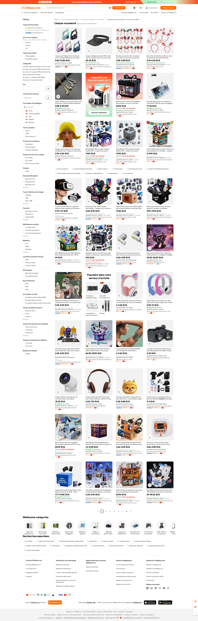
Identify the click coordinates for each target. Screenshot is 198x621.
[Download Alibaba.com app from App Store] (150, 602)
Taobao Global (107, 611)
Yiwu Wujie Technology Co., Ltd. (126, 217)
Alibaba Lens (35, 602)
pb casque (29, 541)
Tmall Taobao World (89, 611)
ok (48, 88)
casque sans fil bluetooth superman (158, 169)
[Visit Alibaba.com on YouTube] (164, 588)
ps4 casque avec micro (135, 169)
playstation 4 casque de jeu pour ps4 (76, 545)
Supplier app (91, 602)
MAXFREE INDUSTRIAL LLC (155, 262)
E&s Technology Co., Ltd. (124, 359)
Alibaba (56, 19)
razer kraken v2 (128, 173)
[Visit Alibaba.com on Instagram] (160, 588)
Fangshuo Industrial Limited (125, 406)
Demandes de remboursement (126, 576)
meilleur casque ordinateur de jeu (36, 545)
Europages (129, 611)
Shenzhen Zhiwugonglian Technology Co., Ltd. (160, 217)
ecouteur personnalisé (32, 550)
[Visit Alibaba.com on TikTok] (168, 588)
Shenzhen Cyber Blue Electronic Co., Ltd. (99, 217)
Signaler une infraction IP (124, 580)
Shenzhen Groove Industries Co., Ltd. (158, 311)
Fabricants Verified (92, 567)
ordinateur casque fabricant (94, 173)
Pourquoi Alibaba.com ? (33, 565)
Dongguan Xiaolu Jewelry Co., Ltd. (66, 112)
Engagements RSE (32, 572)
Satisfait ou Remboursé (63, 568)
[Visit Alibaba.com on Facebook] (147, 588)
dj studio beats (118, 169)
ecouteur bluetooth (98, 545)
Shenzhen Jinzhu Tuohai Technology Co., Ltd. (99, 359)
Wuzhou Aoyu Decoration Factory (66, 407)
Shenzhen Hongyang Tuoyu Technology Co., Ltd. (160, 159)
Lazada (99, 611)
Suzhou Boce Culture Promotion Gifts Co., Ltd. (160, 406)
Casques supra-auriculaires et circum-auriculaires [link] (123, 19)
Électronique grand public (70, 19)
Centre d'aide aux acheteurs (125, 565)
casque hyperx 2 (113, 173)
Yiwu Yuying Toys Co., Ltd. (155, 66)
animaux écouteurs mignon (143, 541)
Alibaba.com (137, 602)
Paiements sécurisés (62, 565)
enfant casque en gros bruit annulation (69, 173)
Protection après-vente (63, 576)
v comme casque (124, 541)
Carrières (29, 576)
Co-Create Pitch (31, 568)
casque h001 (93, 541)
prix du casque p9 (63, 169)
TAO (115, 611)
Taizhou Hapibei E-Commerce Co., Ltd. (67, 311)
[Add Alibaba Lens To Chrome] (55, 602)
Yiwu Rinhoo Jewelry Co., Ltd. (125, 66)
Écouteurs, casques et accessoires (93, 19)
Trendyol (121, 611)
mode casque (56, 545)
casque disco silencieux (136, 545)
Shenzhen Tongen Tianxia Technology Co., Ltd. (99, 66)
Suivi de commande (152, 572)
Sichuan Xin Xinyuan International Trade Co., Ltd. (68, 65)
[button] (110, 8)
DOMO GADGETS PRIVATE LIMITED (158, 357)
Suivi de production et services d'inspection (66, 581)
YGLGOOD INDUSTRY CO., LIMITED (66, 218)
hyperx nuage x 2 (103, 169)
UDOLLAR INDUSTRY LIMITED (95, 406)
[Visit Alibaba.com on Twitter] (155, 588)
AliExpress (69, 611)
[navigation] (37, 265)
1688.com (78, 611)
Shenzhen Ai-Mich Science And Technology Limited (68, 362)
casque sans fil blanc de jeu (46, 541)
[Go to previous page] (98, 511)
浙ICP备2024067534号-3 (152, 618)
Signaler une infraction (123, 584)
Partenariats (150, 580)
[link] (195, 601)
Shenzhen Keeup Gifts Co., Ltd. (126, 262)
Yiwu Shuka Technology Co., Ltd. (126, 114)
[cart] (141, 8)
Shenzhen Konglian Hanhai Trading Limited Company (68, 262)
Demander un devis (92, 571)
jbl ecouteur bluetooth (116, 545)
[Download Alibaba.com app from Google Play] (165, 602)
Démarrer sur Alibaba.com (154, 568)
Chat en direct (120, 568)
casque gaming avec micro (157, 545)
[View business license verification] (118, 618)
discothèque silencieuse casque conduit (71, 541)
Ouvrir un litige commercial (124, 572)
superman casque (108, 541)
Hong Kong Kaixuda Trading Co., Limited (128, 309)
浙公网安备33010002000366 (132, 618)
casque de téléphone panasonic (83, 169)
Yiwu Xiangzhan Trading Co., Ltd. (126, 161)
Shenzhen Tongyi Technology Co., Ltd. (159, 112)
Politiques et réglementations (65, 586)
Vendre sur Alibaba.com (153, 565)
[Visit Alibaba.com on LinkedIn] (151, 588)
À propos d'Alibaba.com (34, 560)
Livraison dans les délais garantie (66, 572)
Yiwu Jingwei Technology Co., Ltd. (96, 265)
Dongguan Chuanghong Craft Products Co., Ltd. (68, 158)
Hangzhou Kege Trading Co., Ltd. (96, 161)
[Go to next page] (131, 511)
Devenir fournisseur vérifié (154, 576)
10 (126, 511)
